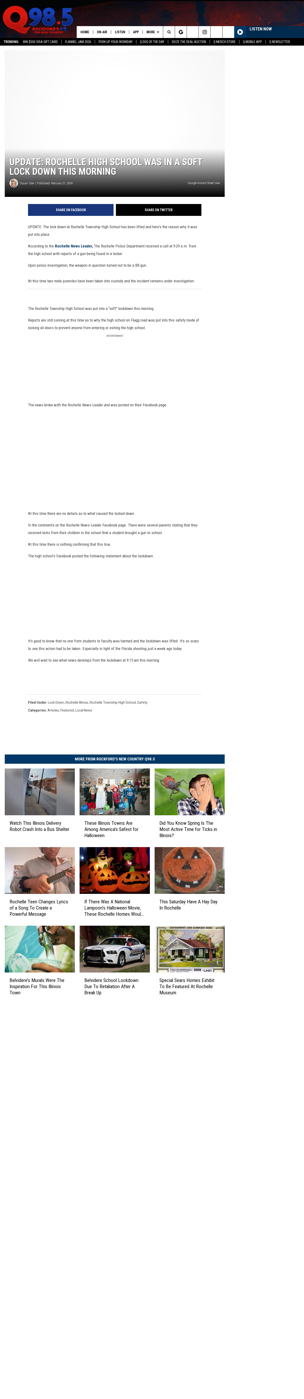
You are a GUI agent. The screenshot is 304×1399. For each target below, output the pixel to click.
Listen (120, 32)
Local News (83, 710)
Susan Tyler (27, 183)
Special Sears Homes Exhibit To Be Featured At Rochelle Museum (186, 986)
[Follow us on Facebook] (193, 32)
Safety (142, 702)
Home (85, 32)
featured (67, 710)
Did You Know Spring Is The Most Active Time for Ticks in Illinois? (188, 829)
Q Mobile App (252, 42)
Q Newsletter (279, 42)
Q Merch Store (225, 42)
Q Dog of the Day (152, 42)
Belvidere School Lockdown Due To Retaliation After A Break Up (111, 986)
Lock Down (56, 702)
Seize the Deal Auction (189, 42)
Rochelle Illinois (77, 702)
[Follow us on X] (216, 32)
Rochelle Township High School (113, 702)
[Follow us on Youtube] (228, 32)
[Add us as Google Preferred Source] (181, 32)
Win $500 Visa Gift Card (40, 42)
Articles (53, 710)
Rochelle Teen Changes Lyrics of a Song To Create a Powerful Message (39, 908)
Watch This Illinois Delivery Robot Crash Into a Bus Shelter (39, 826)
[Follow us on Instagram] (204, 32)
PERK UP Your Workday (116, 42)
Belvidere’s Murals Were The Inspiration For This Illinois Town (37, 986)
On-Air (102, 32)
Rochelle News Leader (73, 246)
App (136, 32)
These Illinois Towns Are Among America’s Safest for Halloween (111, 829)
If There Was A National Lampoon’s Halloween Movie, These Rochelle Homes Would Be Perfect (113, 908)
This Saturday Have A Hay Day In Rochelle (188, 905)
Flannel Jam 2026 (78, 42)
